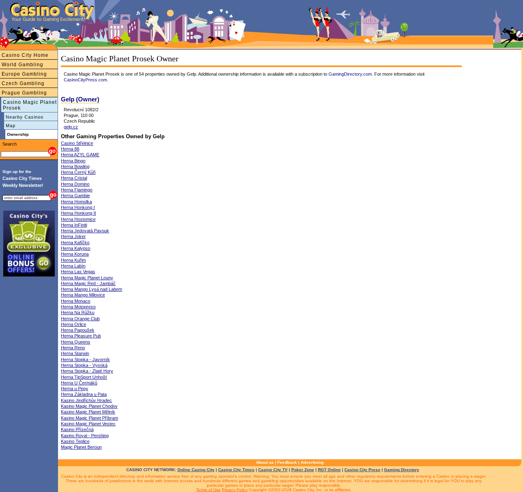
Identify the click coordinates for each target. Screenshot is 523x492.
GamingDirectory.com (350, 74)
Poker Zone (302, 469)
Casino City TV (273, 469)
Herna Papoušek (77, 330)
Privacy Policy (235, 490)
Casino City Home (25, 55)
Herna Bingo (73, 160)
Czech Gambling (23, 83)
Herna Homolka (76, 201)
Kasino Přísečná (77, 429)
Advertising (312, 462)
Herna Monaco (75, 301)
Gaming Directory (401, 469)
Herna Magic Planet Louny (87, 277)
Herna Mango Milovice (83, 294)
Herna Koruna (75, 254)
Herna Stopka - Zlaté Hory (87, 370)
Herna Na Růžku (77, 312)
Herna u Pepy (74, 388)
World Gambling (22, 64)
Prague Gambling (24, 93)
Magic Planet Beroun (81, 447)
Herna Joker (73, 236)
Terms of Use (208, 490)
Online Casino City (196, 469)
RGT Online (329, 469)
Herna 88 (70, 148)
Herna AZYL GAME (80, 154)
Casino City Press (362, 469)
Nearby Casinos (25, 117)
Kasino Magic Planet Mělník (88, 411)
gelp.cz (71, 126)
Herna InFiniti (74, 224)
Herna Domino (75, 184)
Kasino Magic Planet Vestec (88, 423)
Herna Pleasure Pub (81, 335)
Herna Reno (73, 347)
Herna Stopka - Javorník (85, 359)
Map (11, 125)
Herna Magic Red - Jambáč (88, 283)
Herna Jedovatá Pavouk (85, 230)
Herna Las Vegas (78, 271)
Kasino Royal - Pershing (85, 435)
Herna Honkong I (78, 207)
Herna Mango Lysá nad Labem (91, 289)
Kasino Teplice (75, 441)
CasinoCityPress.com (85, 79)
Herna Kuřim (73, 260)
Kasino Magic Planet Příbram (89, 418)
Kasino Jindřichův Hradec (86, 400)
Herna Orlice (73, 324)
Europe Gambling (24, 74)
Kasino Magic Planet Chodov (89, 406)
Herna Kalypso (75, 248)
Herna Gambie (75, 195)
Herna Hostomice (78, 219)
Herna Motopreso (78, 306)
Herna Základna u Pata (84, 394)
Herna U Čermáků (79, 382)
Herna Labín (73, 265)
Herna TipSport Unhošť (84, 377)
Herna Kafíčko (75, 242)
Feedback (287, 462)
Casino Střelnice (77, 143)
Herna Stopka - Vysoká (84, 365)
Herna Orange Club (80, 318)
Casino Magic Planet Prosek (30, 105)
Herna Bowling (75, 166)
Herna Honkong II (78, 213)
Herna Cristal (74, 177)
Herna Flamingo (76, 189)
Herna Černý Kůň (78, 172)
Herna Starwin (75, 353)
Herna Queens (75, 341)
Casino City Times (236, 469)
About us (265, 462)
